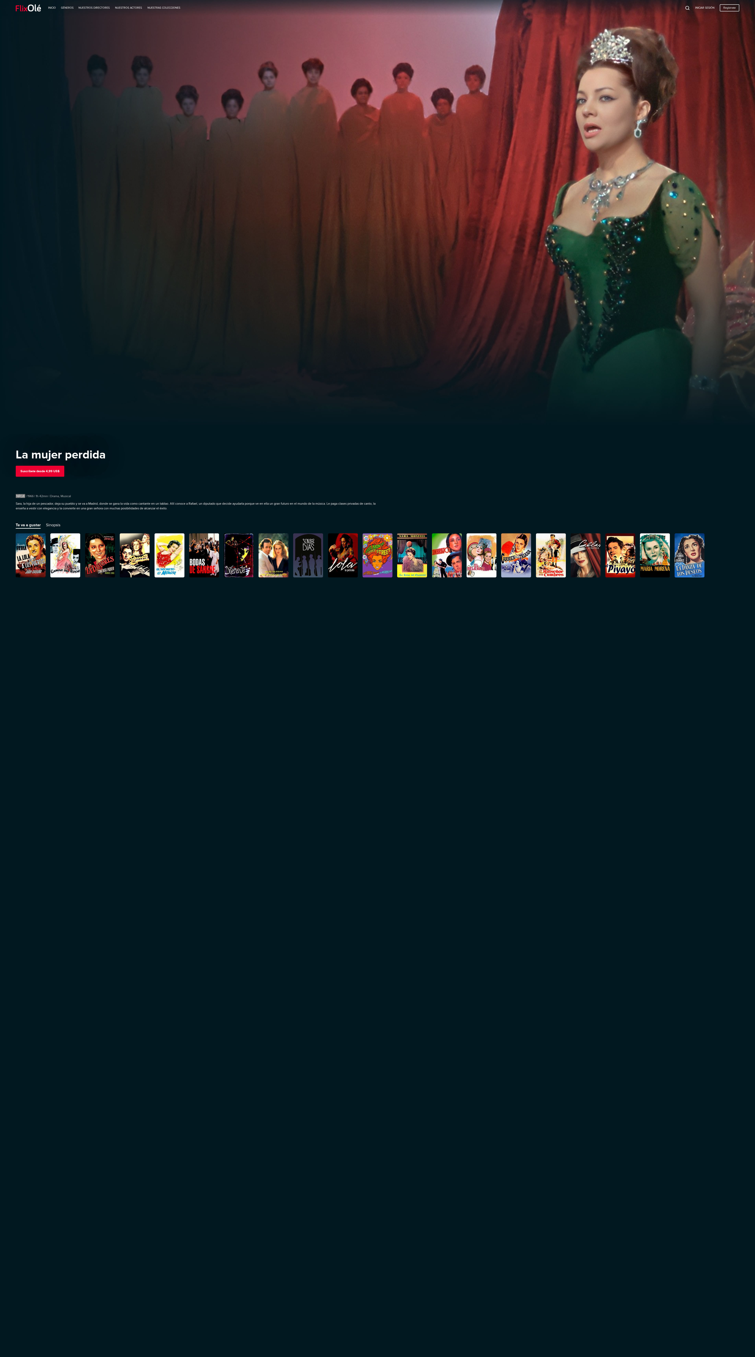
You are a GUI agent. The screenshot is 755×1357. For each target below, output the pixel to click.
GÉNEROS (67, 7)
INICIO (52, 7)
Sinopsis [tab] (53, 525)
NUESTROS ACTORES (128, 7)
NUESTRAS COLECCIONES (163, 7)
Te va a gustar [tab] (28, 525)
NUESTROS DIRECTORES (94, 7)
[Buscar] (684, 8)
